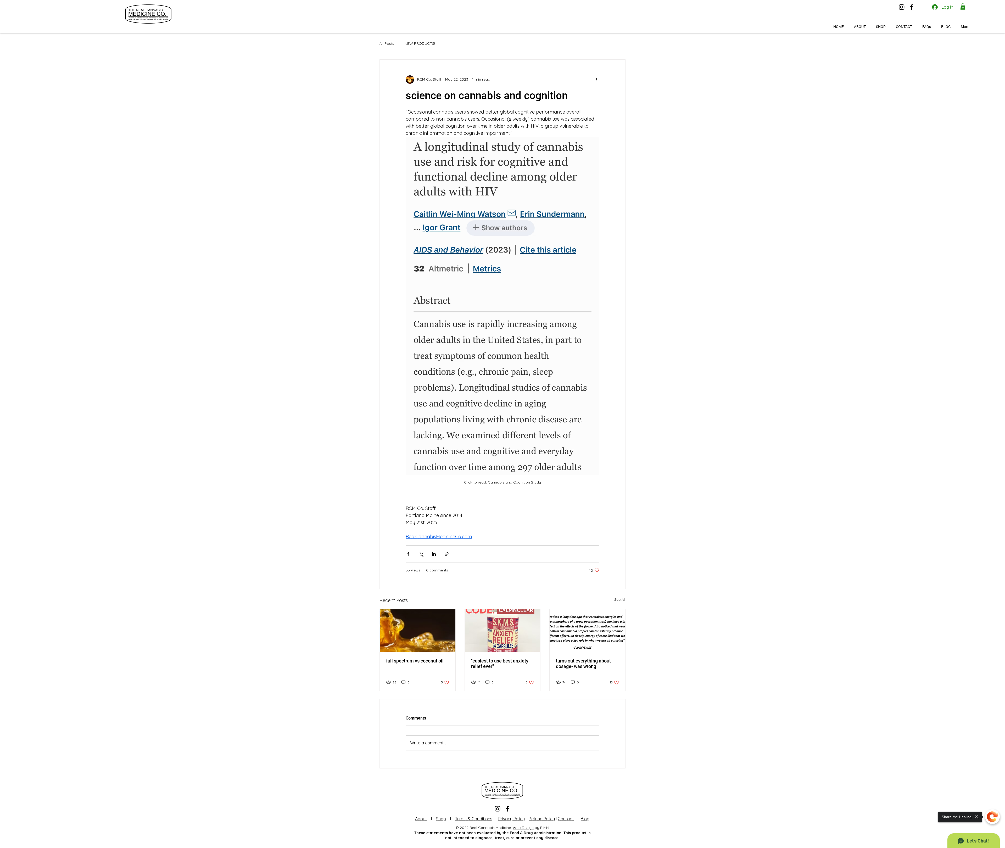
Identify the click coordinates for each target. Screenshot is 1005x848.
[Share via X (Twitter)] (420, 554)
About (421, 818)
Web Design (523, 827)
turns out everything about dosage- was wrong (583, 663)
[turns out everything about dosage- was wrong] (587, 630)
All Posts (386, 43)
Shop (441, 818)
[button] (962, 6)
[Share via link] (446, 554)
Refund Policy (542, 818)
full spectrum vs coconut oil (415, 661)
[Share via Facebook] (408, 554)
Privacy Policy (511, 818)
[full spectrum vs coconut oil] (417, 630)
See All (620, 599)
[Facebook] (911, 7)
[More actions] (596, 79)
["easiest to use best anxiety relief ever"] (502, 630)
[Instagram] (901, 7)
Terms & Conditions (473, 818)
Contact (566, 818)
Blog (585, 818)
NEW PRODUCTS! (420, 43)
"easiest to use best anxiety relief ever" (499, 663)
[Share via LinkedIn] (433, 554)
